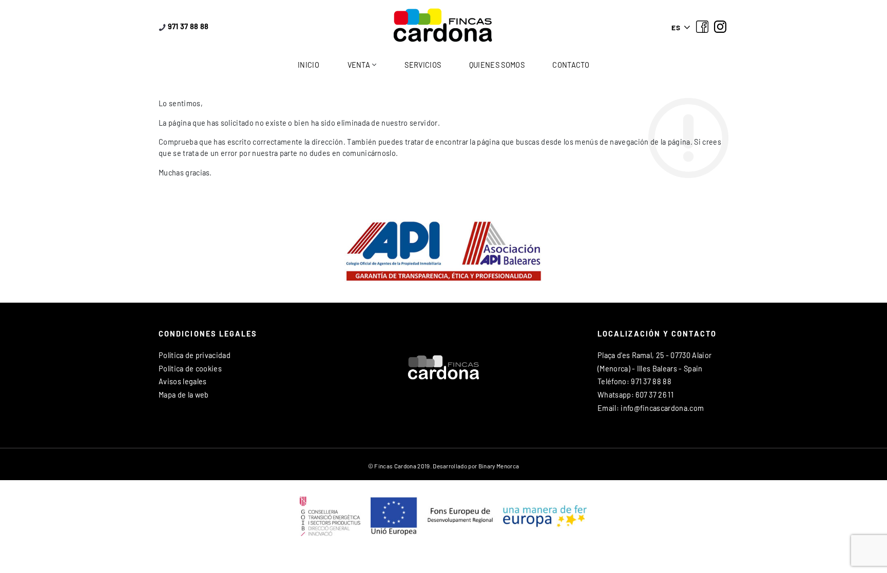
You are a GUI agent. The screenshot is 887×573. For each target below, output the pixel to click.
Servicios (422, 65)
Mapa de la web (183, 394)
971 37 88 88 (187, 26)
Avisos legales (182, 381)
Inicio (308, 65)
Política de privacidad (194, 355)
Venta (359, 65)
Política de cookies (190, 368)
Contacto (570, 65)
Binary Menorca (498, 465)
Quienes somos (497, 65)
